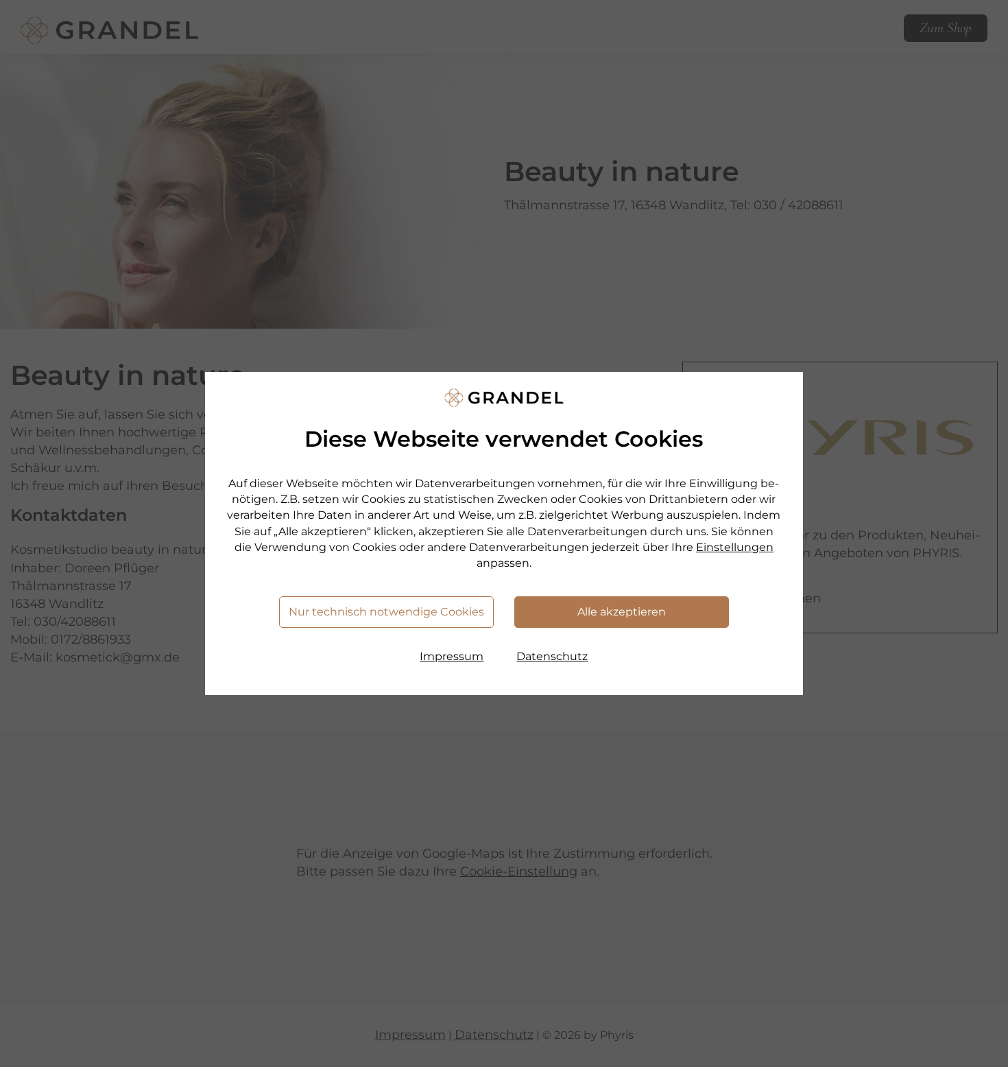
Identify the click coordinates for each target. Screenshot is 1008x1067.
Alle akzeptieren (621, 611)
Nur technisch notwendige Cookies (386, 611)
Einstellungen (734, 547)
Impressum (451, 656)
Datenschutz (552, 656)
